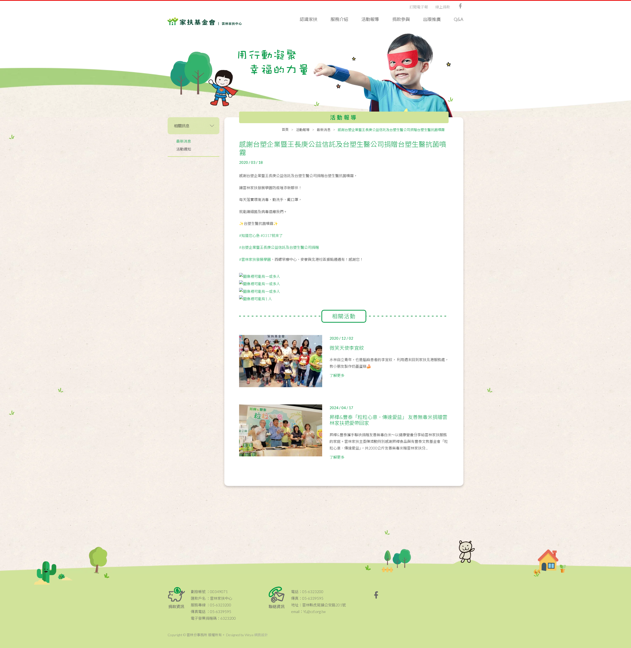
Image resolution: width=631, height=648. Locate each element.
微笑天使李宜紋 (347, 348)
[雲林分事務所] (204, 17)
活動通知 (183, 149)
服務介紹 (339, 19)
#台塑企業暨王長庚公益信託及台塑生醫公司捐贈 (279, 247)
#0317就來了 (272, 235)
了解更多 (337, 375)
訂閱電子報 (418, 7)
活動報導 (370, 19)
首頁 (285, 129)
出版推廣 (432, 19)
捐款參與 (401, 19)
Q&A (458, 19)
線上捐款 (442, 7)
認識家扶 (308, 19)
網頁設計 (261, 635)
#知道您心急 (249, 235)
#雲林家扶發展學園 (255, 259)
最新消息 (183, 141)
